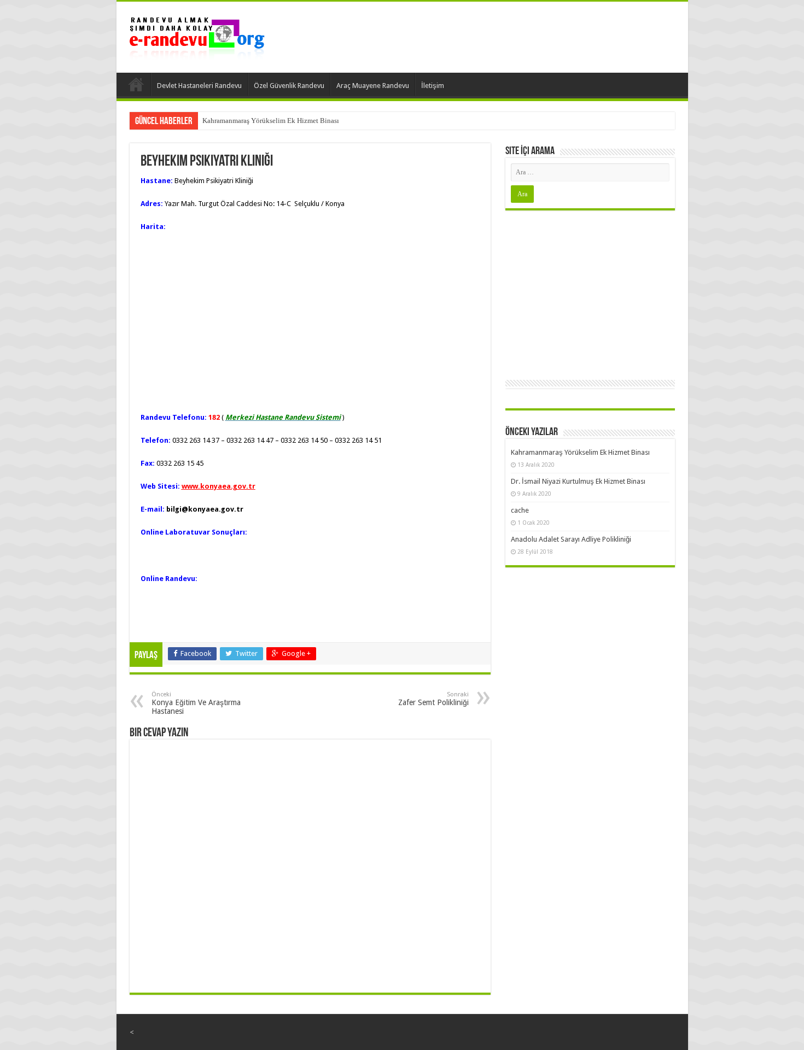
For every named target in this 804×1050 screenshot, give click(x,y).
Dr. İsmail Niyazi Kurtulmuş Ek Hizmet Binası (578, 481)
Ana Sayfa (136, 84)
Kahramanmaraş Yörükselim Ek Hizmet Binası (270, 120)
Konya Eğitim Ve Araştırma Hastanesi (196, 703)
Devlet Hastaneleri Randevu (199, 85)
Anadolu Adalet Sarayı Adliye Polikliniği (571, 539)
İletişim (432, 85)
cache (520, 510)
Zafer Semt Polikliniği (433, 699)
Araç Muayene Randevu (372, 85)
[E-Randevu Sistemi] (197, 35)
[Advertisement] (590, 292)
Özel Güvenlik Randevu (289, 85)
